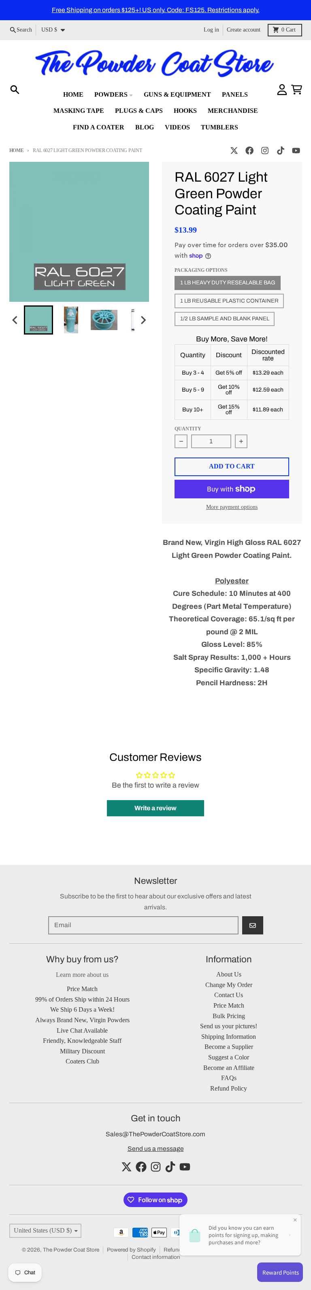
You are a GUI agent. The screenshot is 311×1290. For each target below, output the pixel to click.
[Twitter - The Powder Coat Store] (234, 151)
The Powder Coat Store (71, 1250)
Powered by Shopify (131, 1250)
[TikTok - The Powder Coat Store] (280, 151)
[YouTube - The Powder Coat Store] (296, 151)
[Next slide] (142, 320)
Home (16, 150)
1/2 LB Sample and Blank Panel (224, 319)
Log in (211, 30)
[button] (38, 320)
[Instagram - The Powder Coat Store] (265, 151)
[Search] (14, 89)
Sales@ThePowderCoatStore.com (155, 1134)
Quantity (188, 429)
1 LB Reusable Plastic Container (229, 301)
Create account (243, 30)
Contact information (156, 1257)
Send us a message (156, 1148)
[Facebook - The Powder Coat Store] (250, 151)
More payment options (232, 507)
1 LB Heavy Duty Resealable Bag (227, 283)
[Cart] (296, 89)
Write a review (155, 808)
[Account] (282, 89)
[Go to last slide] (15, 320)
